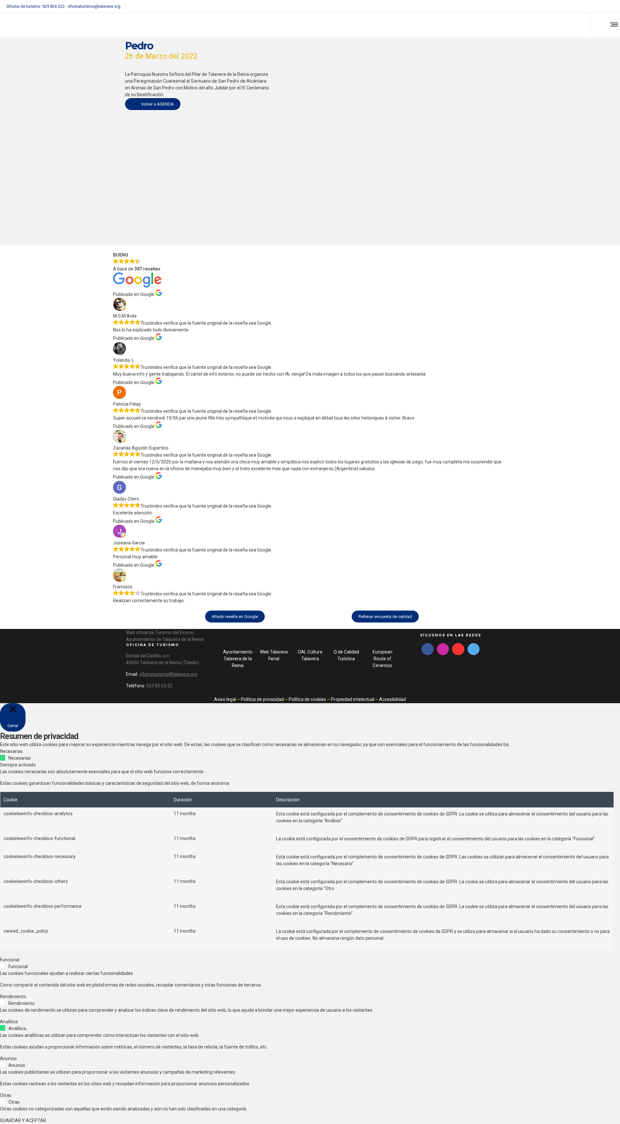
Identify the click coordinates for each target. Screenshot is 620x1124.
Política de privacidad (262, 699)
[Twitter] (603, 6)
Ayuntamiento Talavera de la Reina (238, 658)
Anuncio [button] (8, 1058)
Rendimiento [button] (13, 996)
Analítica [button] (9, 1021)
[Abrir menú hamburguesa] (613, 24)
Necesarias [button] (11, 751)
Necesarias (19, 758)
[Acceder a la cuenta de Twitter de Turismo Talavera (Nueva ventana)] (474, 649)
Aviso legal (225, 699)
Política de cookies (307, 699)
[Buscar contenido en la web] (599, 24)
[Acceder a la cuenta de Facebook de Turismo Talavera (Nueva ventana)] (586, 6)
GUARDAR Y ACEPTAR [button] (23, 1120)
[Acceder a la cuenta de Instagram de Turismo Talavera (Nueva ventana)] (595, 6)
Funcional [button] (9, 959)
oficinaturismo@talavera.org (94, 6)
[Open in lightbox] (391, 122)
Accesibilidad (392, 699)
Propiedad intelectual (352, 699)
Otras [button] (5, 1095)
